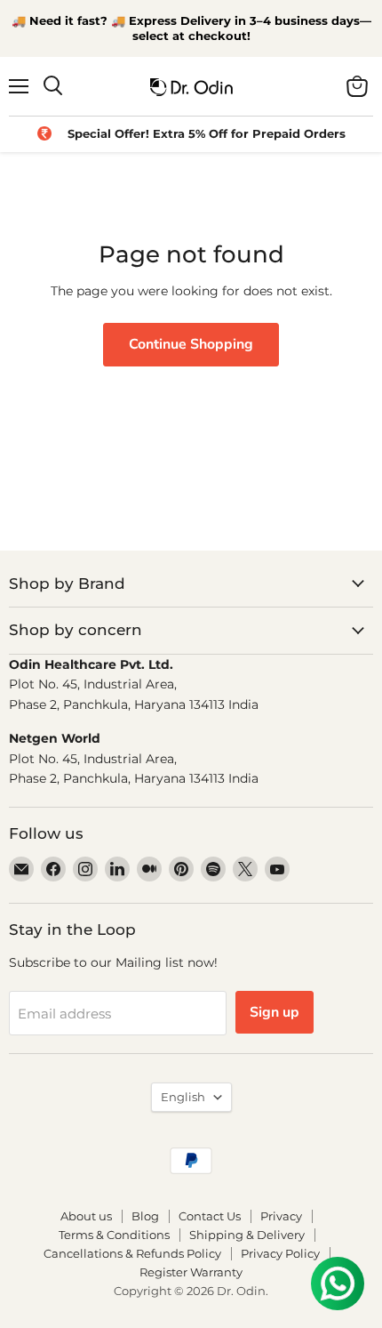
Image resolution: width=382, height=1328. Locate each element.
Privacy (281, 1216)
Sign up (274, 1012)
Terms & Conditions (114, 1234)
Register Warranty (191, 1272)
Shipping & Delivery (247, 1234)
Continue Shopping (191, 344)
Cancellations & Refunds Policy (132, 1253)
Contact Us (210, 1216)
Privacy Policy (280, 1253)
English (183, 1097)
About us (86, 1216)
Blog (145, 1216)
